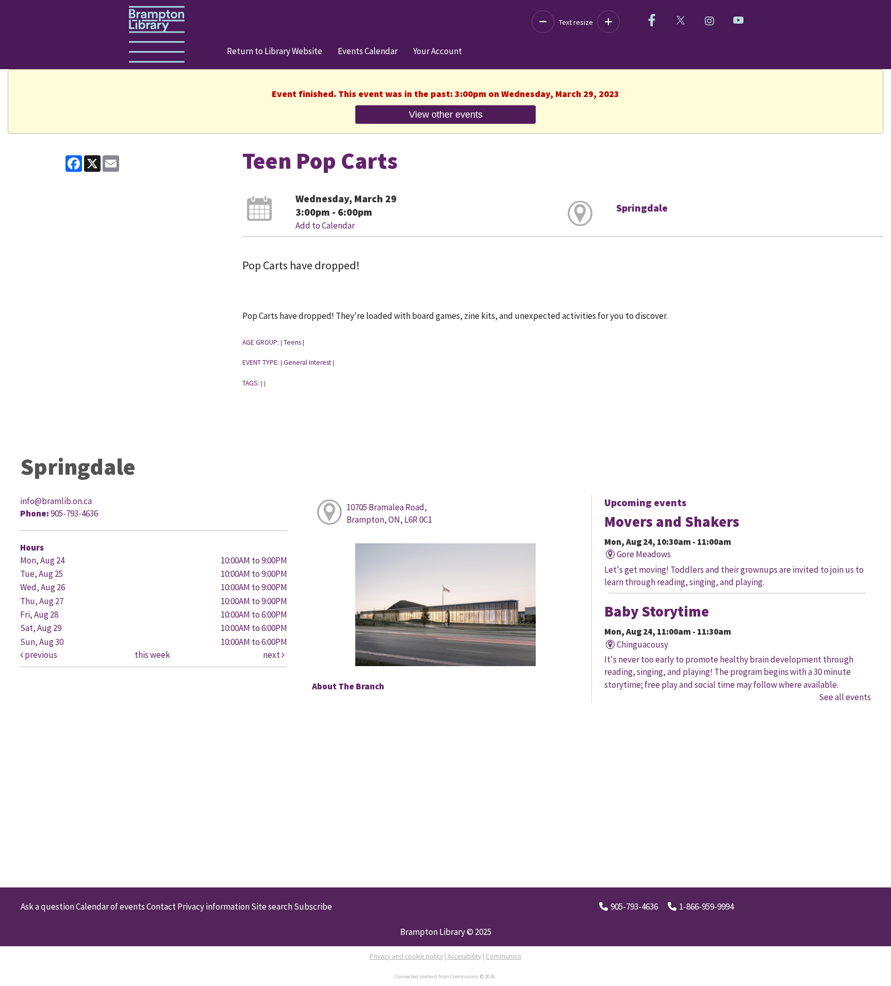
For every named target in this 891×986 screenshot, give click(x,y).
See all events (845, 697)
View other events (446, 114)
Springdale (642, 207)
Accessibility (464, 956)
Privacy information (213, 906)
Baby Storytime (656, 611)
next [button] (272, 654)
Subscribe (313, 906)
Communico (503, 956)
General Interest (307, 362)
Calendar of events (110, 906)
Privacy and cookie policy (406, 956)
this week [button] (152, 654)
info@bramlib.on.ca (56, 501)
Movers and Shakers (671, 521)
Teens (292, 342)
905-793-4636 (634, 906)
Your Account (437, 51)
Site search (271, 906)
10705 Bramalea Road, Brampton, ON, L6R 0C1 (389, 513)
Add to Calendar (325, 225)
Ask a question (47, 906)
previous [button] (40, 654)
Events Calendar (368, 51)
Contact (161, 906)
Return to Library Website (274, 51)
